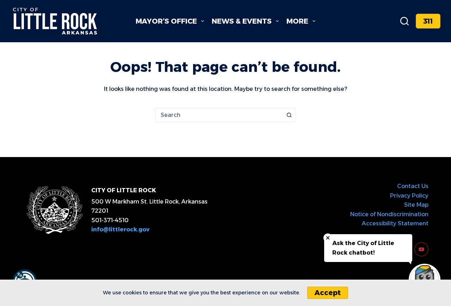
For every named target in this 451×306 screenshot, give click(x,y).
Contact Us (412, 186)
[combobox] (218, 115)
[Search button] (289, 114)
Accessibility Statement (395, 223)
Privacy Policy (409, 195)
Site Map (416, 204)
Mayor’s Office (166, 21)
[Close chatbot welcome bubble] (327, 237)
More (297, 21)
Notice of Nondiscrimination (389, 214)
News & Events (242, 21)
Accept (328, 292)
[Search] (404, 21)
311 (428, 21)
